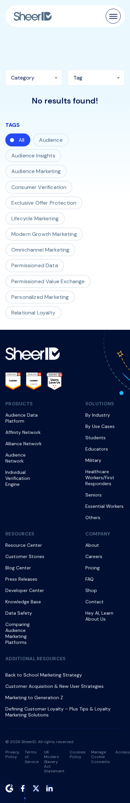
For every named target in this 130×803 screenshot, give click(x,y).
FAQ (89, 579)
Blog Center (18, 568)
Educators (96, 449)
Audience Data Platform (21, 418)
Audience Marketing (36, 171)
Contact (94, 602)
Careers (93, 556)
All (21, 139)
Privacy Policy (12, 754)
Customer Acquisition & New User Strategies (54, 686)
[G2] (9, 788)
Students (95, 438)
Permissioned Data (34, 265)
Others (92, 517)
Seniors (93, 495)
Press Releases (21, 579)
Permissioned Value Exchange (48, 281)
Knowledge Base (23, 602)
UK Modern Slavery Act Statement (54, 761)
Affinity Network (23, 432)
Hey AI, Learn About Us (99, 616)
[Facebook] (23, 788)
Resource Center (23, 545)
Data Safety (18, 613)
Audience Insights (33, 155)
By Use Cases (100, 426)
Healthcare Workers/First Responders (99, 478)
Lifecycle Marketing (35, 218)
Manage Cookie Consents (100, 756)
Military (93, 460)
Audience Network (15, 458)
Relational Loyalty (33, 312)
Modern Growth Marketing (44, 234)
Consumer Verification (38, 187)
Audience (50, 139)
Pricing (92, 568)
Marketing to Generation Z (34, 698)
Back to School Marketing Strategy (43, 675)
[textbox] (34, 78)
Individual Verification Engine (17, 478)
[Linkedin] (49, 788)
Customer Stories (24, 556)
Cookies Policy (78, 754)
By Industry (97, 415)
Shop (91, 590)
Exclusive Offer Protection (43, 202)
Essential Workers (104, 506)
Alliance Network (23, 444)
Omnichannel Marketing (40, 249)
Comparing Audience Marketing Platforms (17, 633)
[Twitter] (36, 788)
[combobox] (33, 78)
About (92, 545)
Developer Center (24, 590)
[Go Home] (33, 16)
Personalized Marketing (40, 297)
